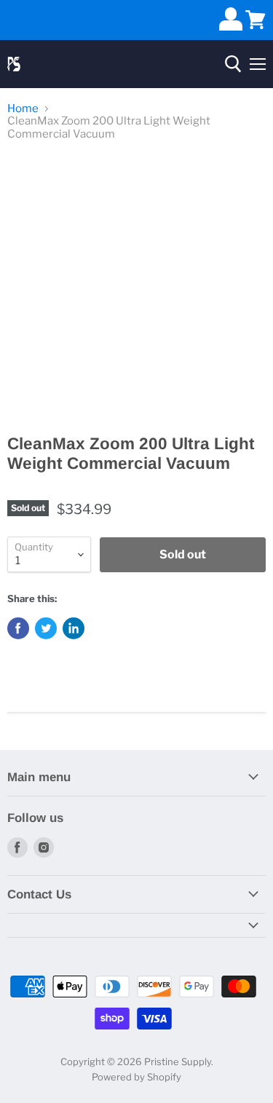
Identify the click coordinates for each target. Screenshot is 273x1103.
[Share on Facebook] (18, 628)
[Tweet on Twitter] (46, 628)
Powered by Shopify (136, 1077)
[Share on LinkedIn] (73, 628)
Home (23, 109)
